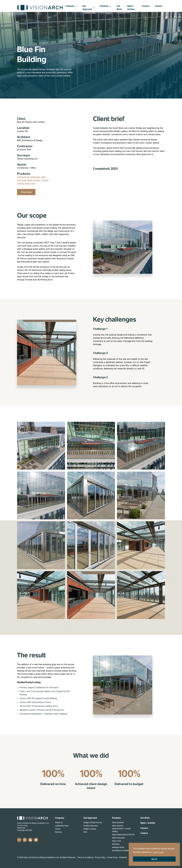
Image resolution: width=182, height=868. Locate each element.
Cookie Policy (112, 857)
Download (26, 192)
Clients (57, 829)
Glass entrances (118, 837)
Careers (145, 6)
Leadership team (61, 825)
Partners (58, 832)
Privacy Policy (100, 857)
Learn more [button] (158, 852)
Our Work (119, 7)
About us (58, 822)
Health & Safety (90, 829)
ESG (85, 832)
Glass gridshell (118, 822)
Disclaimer (123, 857)
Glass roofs (30, 183)
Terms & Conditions (86, 857)
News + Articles (131, 7)
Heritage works (118, 847)
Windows (115, 844)
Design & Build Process (93, 822)
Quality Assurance (91, 825)
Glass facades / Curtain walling (121, 830)
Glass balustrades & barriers (123, 834)
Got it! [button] (154, 859)
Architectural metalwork (28, 177)
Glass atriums (117, 825)
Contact (158, 6)
